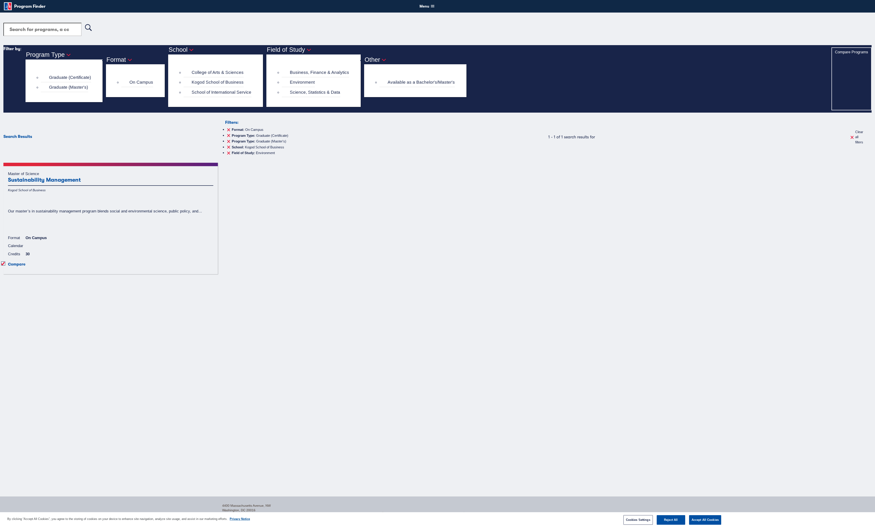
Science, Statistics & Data (315, 92)
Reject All (671, 520)
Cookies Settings (638, 520)
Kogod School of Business (218, 82)
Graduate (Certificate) (70, 77)
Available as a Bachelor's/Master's (421, 82)
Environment (302, 82)
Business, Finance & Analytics (319, 72)
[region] (437, 519)
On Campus (141, 82)
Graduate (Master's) (68, 87)
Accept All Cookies (705, 520)
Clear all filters (859, 137)
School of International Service (221, 92)
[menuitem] (66, 77)
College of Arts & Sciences (218, 72)
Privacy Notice (240, 519)
